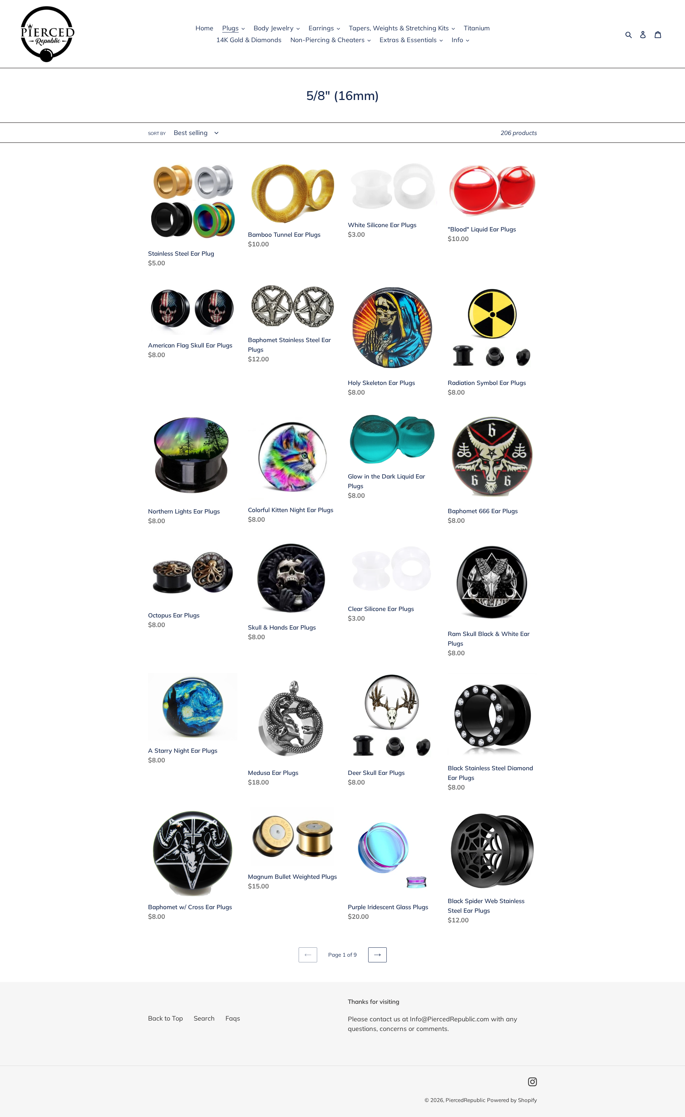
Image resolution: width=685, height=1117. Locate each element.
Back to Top (165, 1018)
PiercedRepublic (465, 1100)
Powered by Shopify (512, 1100)
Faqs (232, 1018)
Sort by (157, 133)
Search (204, 1018)
